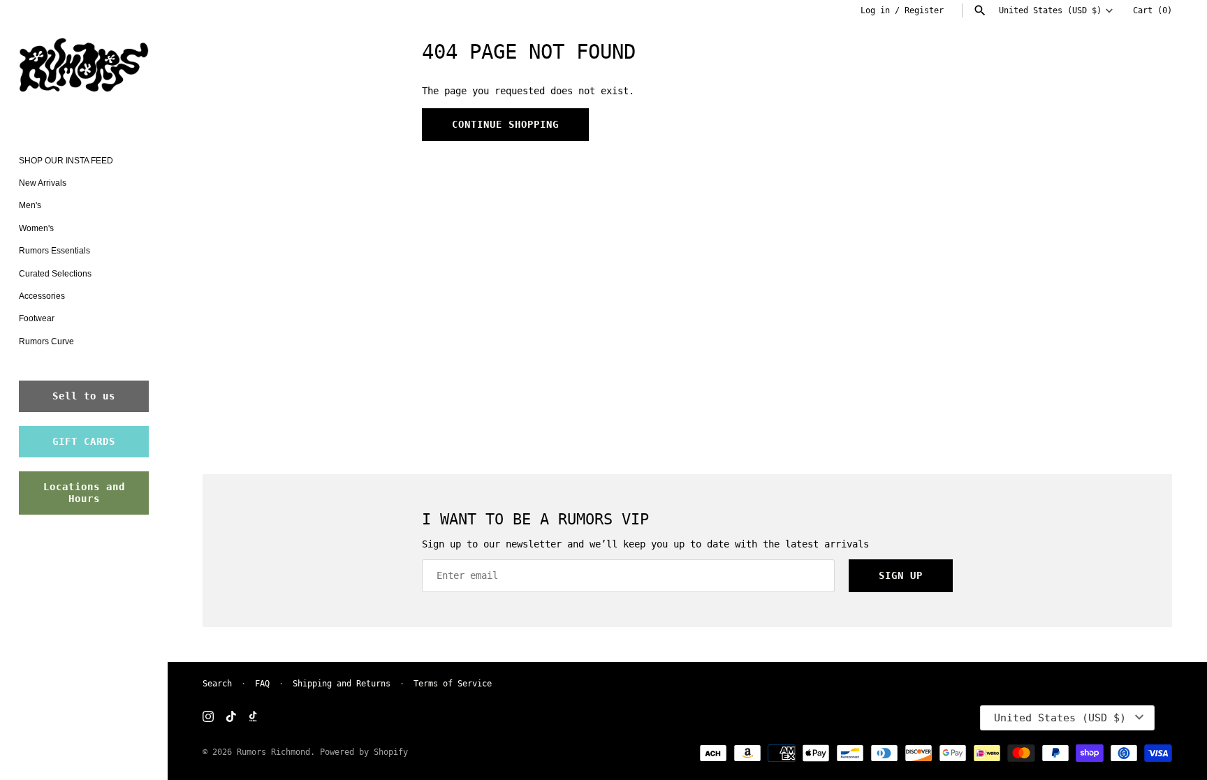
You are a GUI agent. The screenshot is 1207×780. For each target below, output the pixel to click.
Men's (30, 205)
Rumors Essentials (54, 251)
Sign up (901, 575)
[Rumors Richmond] (84, 68)
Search (217, 684)
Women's (36, 228)
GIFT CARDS (83, 441)
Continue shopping (505, 124)
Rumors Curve (46, 341)
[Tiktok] (231, 717)
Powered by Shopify (364, 752)
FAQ (262, 684)
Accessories (42, 296)
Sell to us (83, 396)
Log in (875, 10)
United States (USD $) (1050, 10)
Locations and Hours (84, 492)
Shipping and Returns (341, 684)
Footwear (36, 318)
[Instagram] (208, 717)
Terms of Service (453, 684)
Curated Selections (55, 274)
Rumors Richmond (273, 752)
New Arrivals (42, 183)
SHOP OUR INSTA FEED (66, 160)
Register (924, 10)
